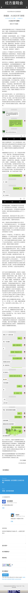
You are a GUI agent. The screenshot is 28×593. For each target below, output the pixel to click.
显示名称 (5, 545)
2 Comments (20, 18)
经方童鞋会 (6, 470)
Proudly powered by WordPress (10, 586)
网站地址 (4, 557)
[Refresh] (12, 564)
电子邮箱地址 (6, 551)
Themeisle (14, 587)
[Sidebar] (1, 7)
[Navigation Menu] (26, 7)
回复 (3, 508)
